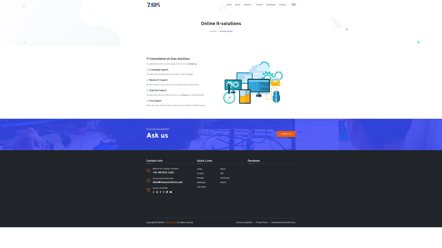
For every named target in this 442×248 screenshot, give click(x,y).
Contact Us (286, 134)
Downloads (271, 5)
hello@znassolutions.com (168, 182)
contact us (192, 64)
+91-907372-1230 (163, 172)
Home (229, 5)
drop (185, 95)
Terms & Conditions (244, 222)
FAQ (221, 173)
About (237, 5)
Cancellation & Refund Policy (283, 222)
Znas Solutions (170, 222)
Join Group (224, 178)
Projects (259, 5)
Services (247, 5)
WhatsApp (201, 182)
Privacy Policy (262, 222)
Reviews (200, 178)
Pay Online (201, 187)
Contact (282, 5)
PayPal (223, 182)
